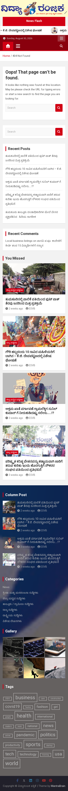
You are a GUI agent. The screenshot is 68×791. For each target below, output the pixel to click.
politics (47, 734)
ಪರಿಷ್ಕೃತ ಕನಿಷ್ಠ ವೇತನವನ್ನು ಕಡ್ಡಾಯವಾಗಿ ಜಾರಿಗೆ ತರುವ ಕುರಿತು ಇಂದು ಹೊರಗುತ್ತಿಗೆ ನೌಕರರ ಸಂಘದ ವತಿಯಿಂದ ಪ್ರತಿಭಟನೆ (32, 199)
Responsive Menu (61, 38)
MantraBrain (58, 786)
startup (49, 745)
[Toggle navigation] (18, 46)
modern (8, 726)
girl (56, 707)
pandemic (25, 734)
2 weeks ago (16, 308)
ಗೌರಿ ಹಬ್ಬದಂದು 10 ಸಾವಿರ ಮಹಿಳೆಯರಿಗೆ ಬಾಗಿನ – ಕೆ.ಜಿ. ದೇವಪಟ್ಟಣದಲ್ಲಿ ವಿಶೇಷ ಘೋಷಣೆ (30, 356)
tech (9, 754)
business (25, 697)
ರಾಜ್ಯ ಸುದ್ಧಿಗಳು (11, 343)
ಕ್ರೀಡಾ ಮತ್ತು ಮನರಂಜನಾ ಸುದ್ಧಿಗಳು (20, 592)
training (45, 755)
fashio (28, 707)
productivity (12, 745)
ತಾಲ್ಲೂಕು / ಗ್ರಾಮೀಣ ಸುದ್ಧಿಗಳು (18, 604)
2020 (7, 698)
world (11, 763)
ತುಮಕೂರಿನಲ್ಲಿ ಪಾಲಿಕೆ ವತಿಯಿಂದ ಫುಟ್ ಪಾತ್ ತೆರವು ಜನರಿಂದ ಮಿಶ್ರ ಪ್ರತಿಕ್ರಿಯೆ (38, 504)
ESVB (32, 308)
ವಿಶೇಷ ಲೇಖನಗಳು (12, 621)
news (48, 725)
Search (59, 108)
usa (58, 754)
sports (33, 744)
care (43, 698)
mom (20, 726)
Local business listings (18, 240)
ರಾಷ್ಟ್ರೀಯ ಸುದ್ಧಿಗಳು (13, 615)
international (45, 716)
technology (28, 754)
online (8, 735)
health (24, 716)
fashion (42, 707)
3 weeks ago (16, 418)
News (6, 587)
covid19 (12, 706)
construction (56, 698)
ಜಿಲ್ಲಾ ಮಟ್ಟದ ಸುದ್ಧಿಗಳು (14, 290)
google (8, 717)
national (32, 726)
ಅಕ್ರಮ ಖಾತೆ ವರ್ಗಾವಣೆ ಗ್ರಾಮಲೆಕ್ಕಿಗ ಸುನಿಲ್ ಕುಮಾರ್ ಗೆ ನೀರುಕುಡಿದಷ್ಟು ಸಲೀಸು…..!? (40, 540)
